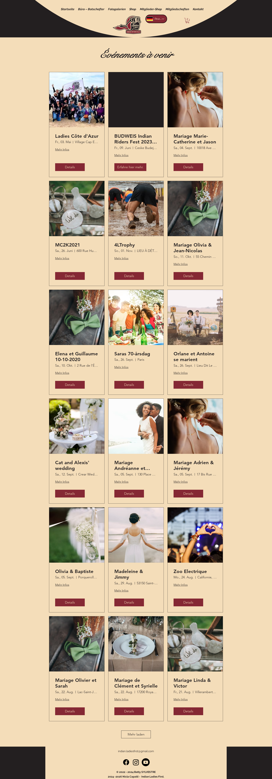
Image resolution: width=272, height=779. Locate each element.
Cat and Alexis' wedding (72, 465)
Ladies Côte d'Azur (76, 136)
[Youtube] (146, 762)
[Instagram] (136, 762)
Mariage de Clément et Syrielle (136, 683)
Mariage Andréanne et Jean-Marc (129, 465)
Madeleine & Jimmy (128, 574)
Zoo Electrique (190, 571)
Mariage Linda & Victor (192, 683)
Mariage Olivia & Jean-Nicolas (193, 248)
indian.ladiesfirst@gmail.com (136, 751)
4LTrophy (124, 245)
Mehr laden (136, 734)
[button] (187, 20)
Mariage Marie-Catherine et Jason (195, 139)
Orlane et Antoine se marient (194, 356)
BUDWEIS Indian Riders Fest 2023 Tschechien (133, 139)
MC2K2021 (67, 245)
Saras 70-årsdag (132, 354)
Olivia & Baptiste (74, 571)
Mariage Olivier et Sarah (75, 683)
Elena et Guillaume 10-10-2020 (76, 356)
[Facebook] (126, 762)
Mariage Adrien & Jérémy (194, 465)
